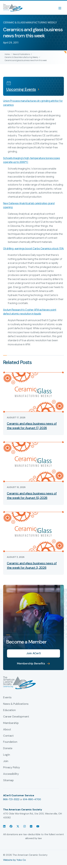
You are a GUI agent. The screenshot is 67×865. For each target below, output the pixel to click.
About (7, 729)
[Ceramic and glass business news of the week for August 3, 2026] (33, 531)
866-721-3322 (11, 799)
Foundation (10, 742)
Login (6, 754)
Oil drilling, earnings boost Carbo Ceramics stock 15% (33, 248)
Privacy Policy (11, 767)
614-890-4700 (32, 799)
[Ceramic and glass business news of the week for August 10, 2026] (33, 461)
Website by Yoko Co (14, 860)
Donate (7, 748)
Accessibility (11, 774)
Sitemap (8, 780)
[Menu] (61, 7)
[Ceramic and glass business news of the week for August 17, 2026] (33, 391)
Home (7, 54)
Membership (11, 723)
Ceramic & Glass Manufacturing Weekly (21, 57)
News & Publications (21, 54)
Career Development (16, 716)
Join (5, 761)
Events (7, 697)
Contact (8, 735)
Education (9, 710)
